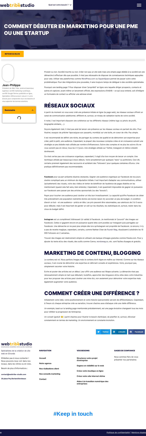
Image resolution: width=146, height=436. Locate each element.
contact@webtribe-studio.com (13, 374)
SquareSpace (104, 79)
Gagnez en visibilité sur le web (90, 365)
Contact (42, 379)
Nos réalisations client (49, 368)
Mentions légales (139, 432)
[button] (60, 5)
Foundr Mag (112, 229)
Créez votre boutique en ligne (90, 371)
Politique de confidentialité (118, 432)
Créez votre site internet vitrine (91, 376)
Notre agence (45, 363)
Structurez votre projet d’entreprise (87, 359)
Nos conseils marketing (49, 374)
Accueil (42, 358)
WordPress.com (88, 79)
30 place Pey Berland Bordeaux (13, 379)
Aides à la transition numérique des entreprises (92, 382)
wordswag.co (102, 241)
